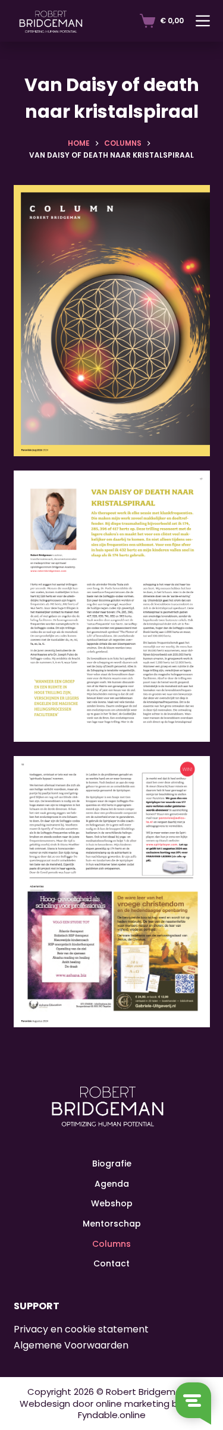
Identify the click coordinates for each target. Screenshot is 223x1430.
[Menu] (203, 21)
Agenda (112, 1183)
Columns (111, 1243)
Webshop (112, 1204)
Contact (111, 1264)
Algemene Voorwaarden (71, 1345)
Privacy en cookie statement (81, 1330)
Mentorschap (112, 1223)
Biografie (111, 1163)
